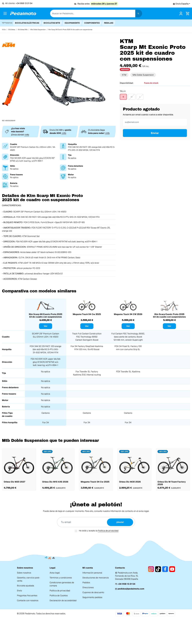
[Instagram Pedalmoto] (151, 569)
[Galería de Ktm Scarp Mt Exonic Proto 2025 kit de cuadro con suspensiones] (54, 80)
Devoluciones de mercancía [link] (95, 577)
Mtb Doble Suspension (143, 74)
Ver (45, 326)
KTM (124, 74)
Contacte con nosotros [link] (27, 600)
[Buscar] (138, 13)
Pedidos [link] (86, 582)
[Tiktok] (158, 569)
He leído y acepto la (98, 530)
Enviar (155, 133)
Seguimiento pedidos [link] (92, 597)
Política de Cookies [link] (59, 595)
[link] (181, 13)
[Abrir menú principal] (5, 13)
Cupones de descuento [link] (93, 592)
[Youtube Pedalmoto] (172, 569)
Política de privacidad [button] (108, 530)
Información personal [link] (92, 572)
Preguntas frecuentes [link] (27, 595)
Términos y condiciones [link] (61, 577)
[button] (181, 3)
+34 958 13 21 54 (126, 584)
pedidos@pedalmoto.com (131, 588)
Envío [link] (19, 590)
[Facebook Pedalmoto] (165, 569)
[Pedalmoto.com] (23, 13)
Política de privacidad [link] (60, 590)
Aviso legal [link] (55, 572)
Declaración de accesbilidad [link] (63, 600)
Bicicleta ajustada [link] (25, 585)
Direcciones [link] (88, 587)
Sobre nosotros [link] (24, 572)
